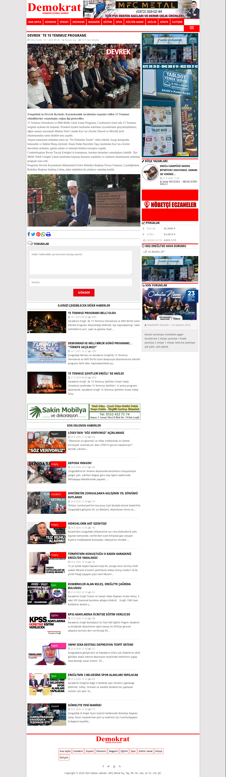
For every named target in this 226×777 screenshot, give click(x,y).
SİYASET (64, 22)
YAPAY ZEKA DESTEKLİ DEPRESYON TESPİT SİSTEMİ (100, 644)
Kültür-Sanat (146, 751)
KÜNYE (164, 22)
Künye (158, 751)
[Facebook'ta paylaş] (28, 234)
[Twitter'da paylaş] (33, 234)
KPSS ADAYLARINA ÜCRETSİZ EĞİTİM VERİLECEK (99, 614)
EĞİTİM (107, 22)
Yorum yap (70, 40)
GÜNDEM (50, 22)
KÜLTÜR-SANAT (135, 22)
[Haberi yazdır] (48, 234)
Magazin (113, 751)
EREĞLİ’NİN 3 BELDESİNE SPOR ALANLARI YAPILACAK (103, 675)
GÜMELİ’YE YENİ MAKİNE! (85, 705)
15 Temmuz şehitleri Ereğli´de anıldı (96, 373)
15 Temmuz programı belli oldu (92, 313)
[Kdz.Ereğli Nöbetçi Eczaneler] (170, 218)
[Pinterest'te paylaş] (38, 234)
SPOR (119, 22)
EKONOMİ (78, 22)
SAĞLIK (152, 22)
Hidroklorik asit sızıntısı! (87, 523)
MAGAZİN (94, 22)
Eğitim (124, 751)
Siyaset (90, 751)
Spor (133, 751)
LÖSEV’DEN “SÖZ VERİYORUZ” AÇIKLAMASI (96, 433)
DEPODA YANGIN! (80, 463)
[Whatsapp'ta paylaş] (43, 234)
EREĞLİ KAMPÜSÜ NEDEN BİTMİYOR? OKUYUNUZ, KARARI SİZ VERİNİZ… (178, 170)
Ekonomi (101, 751)
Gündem (78, 751)
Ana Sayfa (65, 751)
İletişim (64, 757)
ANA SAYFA (34, 22)
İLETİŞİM (177, 22)
